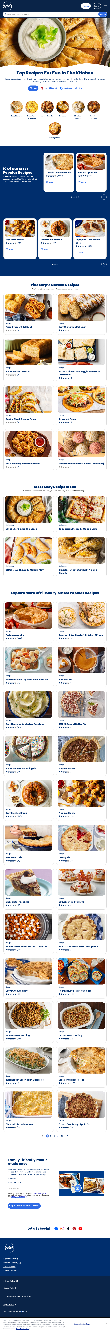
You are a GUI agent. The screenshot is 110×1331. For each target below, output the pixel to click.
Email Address (14, 1183)
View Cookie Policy (23, 1329)
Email (54, 89)
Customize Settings (82, 1324)
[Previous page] (43, 1135)
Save (34, 88)
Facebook (67, 88)
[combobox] (52, 14)
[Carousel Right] (104, 197)
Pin (45, 88)
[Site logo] (9, 1248)
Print (80, 88)
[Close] (106, 1323)
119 (62, 1136)
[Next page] (67, 1135)
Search (103, 14)
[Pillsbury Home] (7, 6)
